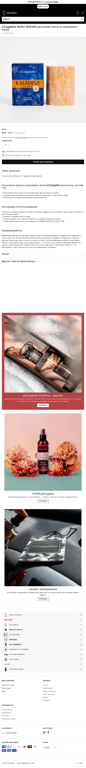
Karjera (45, 697)
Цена (4, 129)
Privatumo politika (8, 719)
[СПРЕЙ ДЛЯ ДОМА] (43, 452)
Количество (7, 141)
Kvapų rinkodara (49, 691)
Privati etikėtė (48, 688)
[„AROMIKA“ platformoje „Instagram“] (44, 732)
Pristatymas (6, 713)
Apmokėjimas (7, 710)
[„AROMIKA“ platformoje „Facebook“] (48, 732)
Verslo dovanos (49, 694)
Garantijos (6, 716)
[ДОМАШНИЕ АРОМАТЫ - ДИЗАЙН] (43, 354)
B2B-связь (43, 6)
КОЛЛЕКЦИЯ (43, 405)
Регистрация (6, 688)
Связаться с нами (8, 685)
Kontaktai (46, 700)
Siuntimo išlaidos (21, 137)
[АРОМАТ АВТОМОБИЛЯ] (43, 547)
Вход (3, 691)
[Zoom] (83, 119)
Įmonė (45, 685)
